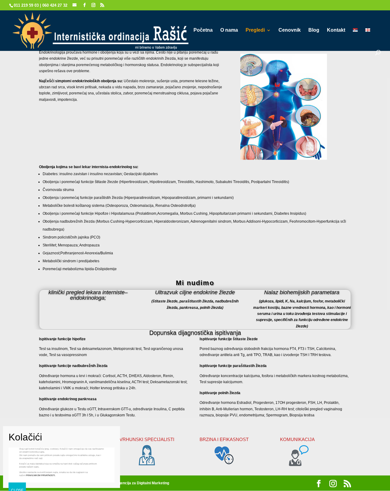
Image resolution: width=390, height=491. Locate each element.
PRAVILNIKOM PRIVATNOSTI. (40, 475)
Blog (313, 30)
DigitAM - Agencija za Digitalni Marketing (134, 483)
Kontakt (336, 30)
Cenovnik (289, 30)
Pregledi (255, 30)
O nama (229, 30)
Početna (203, 30)
